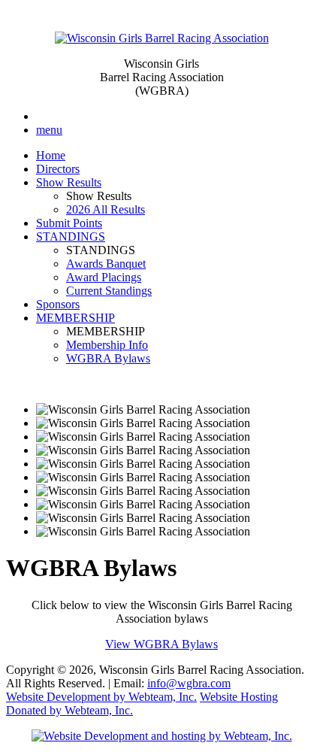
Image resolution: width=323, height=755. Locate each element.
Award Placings (103, 277)
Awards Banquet (106, 263)
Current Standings (109, 290)
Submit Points (69, 223)
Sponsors (58, 304)
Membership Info (107, 344)
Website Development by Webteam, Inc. (101, 696)
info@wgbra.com (189, 683)
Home (50, 155)
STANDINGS (70, 236)
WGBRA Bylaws (108, 358)
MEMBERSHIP (75, 317)
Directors (58, 168)
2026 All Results (105, 209)
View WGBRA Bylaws (161, 644)
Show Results (68, 182)
